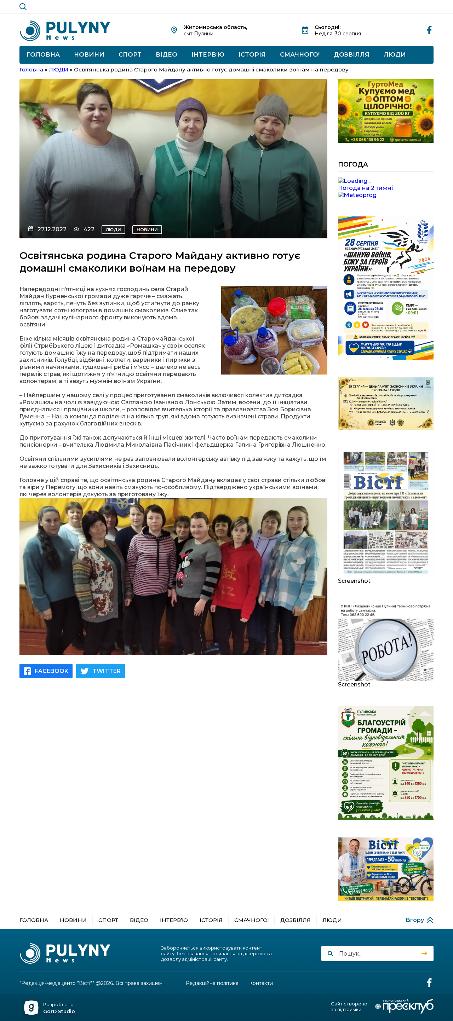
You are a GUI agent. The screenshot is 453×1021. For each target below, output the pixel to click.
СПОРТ (130, 54)
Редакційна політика (212, 983)
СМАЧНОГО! (300, 54)
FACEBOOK (51, 671)
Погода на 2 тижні (365, 188)
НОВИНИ (89, 54)
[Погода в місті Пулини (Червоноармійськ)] (386, 181)
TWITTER (106, 671)
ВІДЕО (166, 54)
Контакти (261, 983)
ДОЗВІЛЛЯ (351, 54)
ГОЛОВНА (43, 54)
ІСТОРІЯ (252, 54)
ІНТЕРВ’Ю (207, 54)
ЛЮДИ (395, 54)
